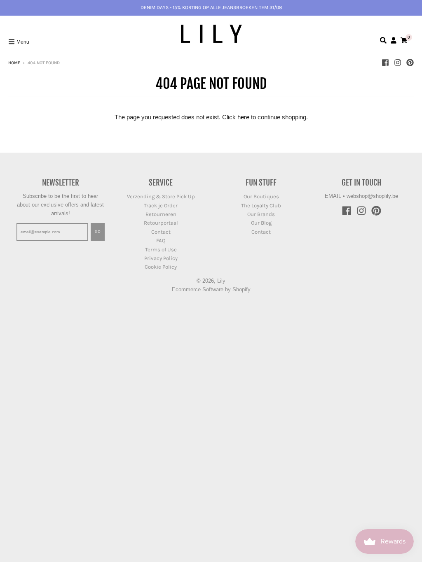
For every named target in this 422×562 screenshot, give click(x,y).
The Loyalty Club (261, 205)
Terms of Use (161, 249)
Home (14, 62)
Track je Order (161, 205)
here (243, 117)
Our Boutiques (261, 196)
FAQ (161, 240)
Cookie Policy (161, 267)
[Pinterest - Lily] (410, 62)
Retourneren (160, 214)
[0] (404, 40)
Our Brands (261, 214)
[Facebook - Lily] (385, 62)
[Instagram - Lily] (397, 62)
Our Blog (261, 223)
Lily (221, 281)
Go (98, 231)
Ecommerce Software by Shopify (211, 289)
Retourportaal (161, 223)
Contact (161, 232)
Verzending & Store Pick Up (161, 196)
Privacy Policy (161, 258)
